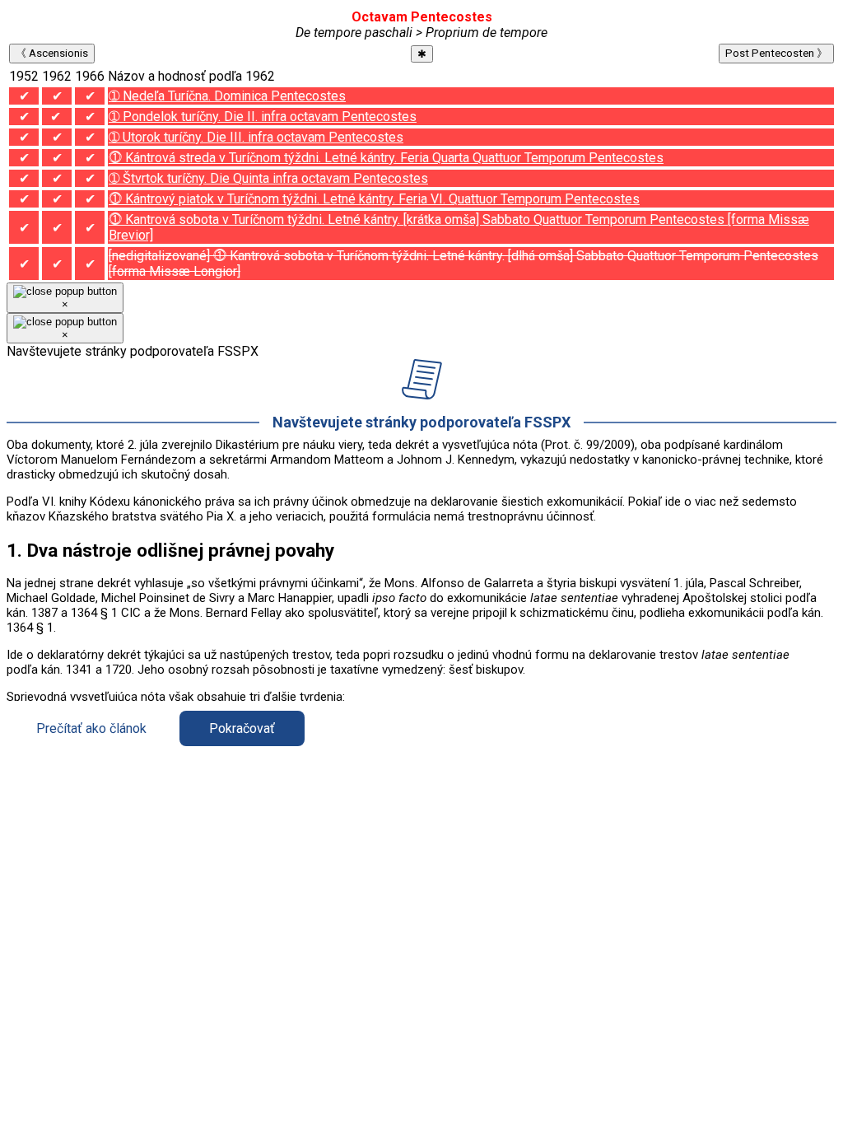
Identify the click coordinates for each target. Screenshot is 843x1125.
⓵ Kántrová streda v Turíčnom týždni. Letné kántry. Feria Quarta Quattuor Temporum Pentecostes (386, 158)
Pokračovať (242, 728)
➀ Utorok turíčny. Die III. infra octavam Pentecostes (256, 137)
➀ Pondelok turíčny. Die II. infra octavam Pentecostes (263, 116)
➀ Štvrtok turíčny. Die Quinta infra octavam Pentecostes (268, 178)
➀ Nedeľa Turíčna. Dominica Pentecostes (227, 96)
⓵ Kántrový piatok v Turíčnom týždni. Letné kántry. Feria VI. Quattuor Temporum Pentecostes (374, 199)
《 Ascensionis (52, 53)
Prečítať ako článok (91, 728)
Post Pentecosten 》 (776, 53)
